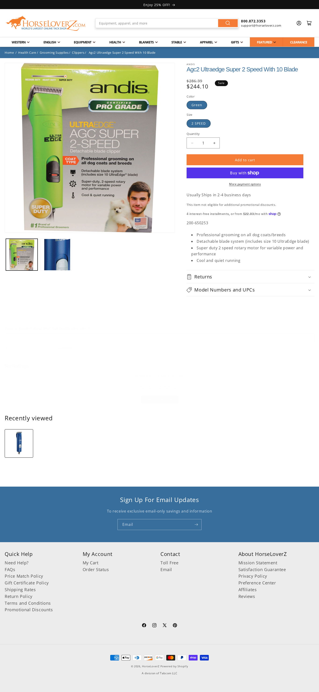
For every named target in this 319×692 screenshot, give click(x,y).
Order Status (96, 569)
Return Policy (18, 596)
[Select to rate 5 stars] (175, 387)
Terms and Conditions (28, 603)
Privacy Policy (252, 576)
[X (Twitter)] (165, 626)
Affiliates (247, 589)
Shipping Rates (20, 589)
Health (115, 42)
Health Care (27, 52)
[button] (250, 276)
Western (18, 42)
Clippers (78, 52)
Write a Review (159, 399)
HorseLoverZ (151, 666)
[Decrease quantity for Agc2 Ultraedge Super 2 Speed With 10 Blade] (192, 142)
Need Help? (17, 563)
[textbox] (159, 337)
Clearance (298, 42)
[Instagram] (154, 626)
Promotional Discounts (29, 609)
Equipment (82, 42)
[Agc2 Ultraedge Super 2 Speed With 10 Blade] (19, 443)
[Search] (228, 23)
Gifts (235, 42)
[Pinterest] (175, 626)
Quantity (193, 134)
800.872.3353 (253, 21)
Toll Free (169, 563)
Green (196, 105)
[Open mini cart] (309, 23)
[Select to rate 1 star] (142, 387)
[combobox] (167, 23)
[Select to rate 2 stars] (151, 387)
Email (166, 569)
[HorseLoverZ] (45, 23)
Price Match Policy (24, 576)
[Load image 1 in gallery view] (22, 254)
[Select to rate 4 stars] (167, 387)
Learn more (65, 347)
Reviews (246, 596)
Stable (176, 42)
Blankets (146, 42)
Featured (264, 42)
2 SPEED (198, 123)
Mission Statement (257, 563)
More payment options (245, 184)
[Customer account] (299, 23)
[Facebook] (144, 626)
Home (9, 52)
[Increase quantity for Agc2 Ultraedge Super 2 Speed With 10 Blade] (214, 142)
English (49, 42)
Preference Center (257, 583)
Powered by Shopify (174, 666)
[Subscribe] (196, 524)
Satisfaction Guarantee (262, 569)
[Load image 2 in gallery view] (56, 254)
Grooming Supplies (54, 52)
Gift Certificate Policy (27, 583)
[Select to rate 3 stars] (159, 387)
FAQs (10, 569)
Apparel (206, 42)
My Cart (91, 563)
